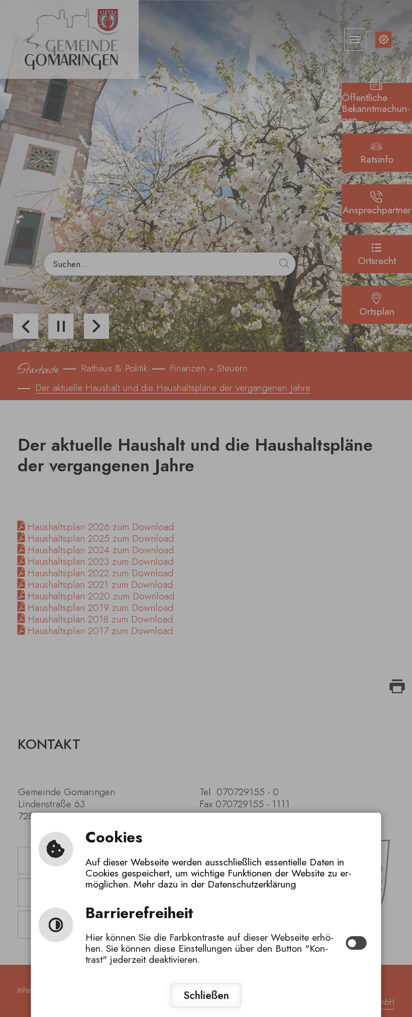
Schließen (206, 995)
